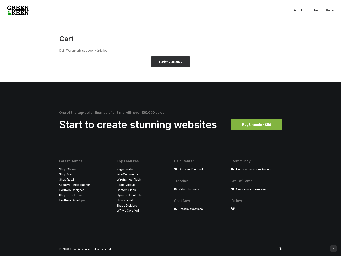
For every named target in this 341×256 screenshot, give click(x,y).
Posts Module (126, 185)
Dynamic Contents (129, 195)
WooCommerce (127, 174)
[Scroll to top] (333, 248)
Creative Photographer (74, 185)
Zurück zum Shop (170, 61)
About (298, 10)
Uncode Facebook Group (253, 169)
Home (330, 10)
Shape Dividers (127, 205)
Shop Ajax (66, 174)
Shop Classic (68, 169)
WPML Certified (128, 210)
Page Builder (125, 169)
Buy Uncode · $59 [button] (256, 125)
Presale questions (191, 209)
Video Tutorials (189, 189)
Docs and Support (191, 169)
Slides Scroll (125, 200)
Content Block (126, 190)
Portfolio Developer (72, 200)
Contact (314, 10)
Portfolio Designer (71, 190)
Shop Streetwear (70, 195)
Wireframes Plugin (129, 179)
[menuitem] (299, 10)
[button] (232, 208)
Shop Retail (66, 179)
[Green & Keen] (18, 10)
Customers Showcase (251, 189)
